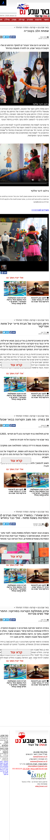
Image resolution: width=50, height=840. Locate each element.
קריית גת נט (4, 771)
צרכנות (5, 750)
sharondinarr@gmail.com (37, 766)
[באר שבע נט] (32, 746)
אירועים (5, 758)
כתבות (6, 743)
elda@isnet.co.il (41, 786)
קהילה (22, 19)
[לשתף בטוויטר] (5, 38)
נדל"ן (7, 19)
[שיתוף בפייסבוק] (12, 38)
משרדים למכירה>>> (40, 210)
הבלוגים (5, 745)
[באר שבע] (33, 17)
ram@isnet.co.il (40, 757)
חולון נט (5, 773)
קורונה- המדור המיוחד (25, 27)
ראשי (46, 19)
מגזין (14, 19)
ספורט (30, 19)
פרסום (5, 774)
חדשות (38, 19)
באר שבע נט (43, 27)
